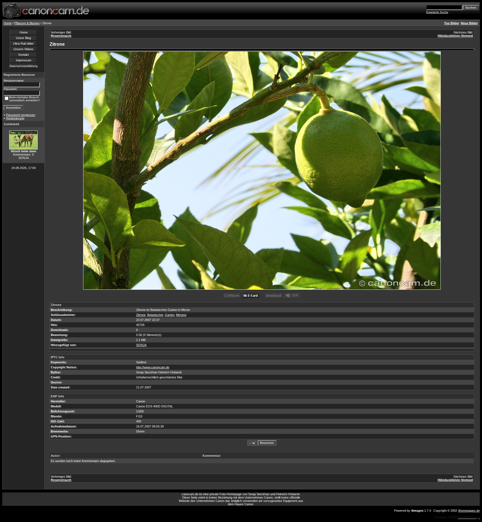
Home (8, 23)
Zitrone (141, 314)
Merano (181, 314)
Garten (169, 314)
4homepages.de (469, 510)
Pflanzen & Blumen (27, 23)
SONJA (141, 345)
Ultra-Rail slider (23, 43)
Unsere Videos (23, 49)
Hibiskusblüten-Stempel (455, 35)
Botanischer (155, 314)
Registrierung (15, 118)
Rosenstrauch (61, 35)
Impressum (23, 60)
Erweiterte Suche (437, 12)
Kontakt (23, 54)
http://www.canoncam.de (152, 367)
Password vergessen (20, 115)
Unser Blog (23, 38)
